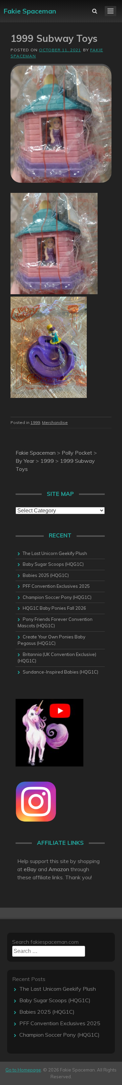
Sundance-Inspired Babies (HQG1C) (60, 672)
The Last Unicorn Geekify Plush (55, 553)
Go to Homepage (23, 1070)
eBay (30, 869)
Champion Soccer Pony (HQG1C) (57, 597)
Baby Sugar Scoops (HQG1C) (53, 564)
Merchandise (55, 422)
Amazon (58, 869)
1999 (35, 422)
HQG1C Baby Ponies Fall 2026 (54, 608)
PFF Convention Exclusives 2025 (56, 586)
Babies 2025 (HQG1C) (46, 575)
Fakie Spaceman (29, 11)
